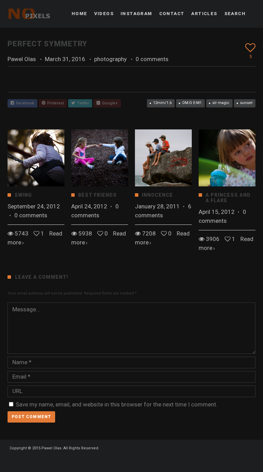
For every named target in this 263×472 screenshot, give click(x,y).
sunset (246, 103)
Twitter (82, 103)
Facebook (24, 103)
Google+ (109, 103)
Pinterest (54, 103)
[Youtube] (146, 460)
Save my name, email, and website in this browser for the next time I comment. (116, 404)
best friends (97, 195)
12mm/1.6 (162, 103)
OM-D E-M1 (192, 103)
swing (23, 195)
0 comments (152, 59)
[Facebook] (121, 460)
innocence (157, 195)
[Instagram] (134, 460)
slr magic (220, 103)
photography (110, 59)
